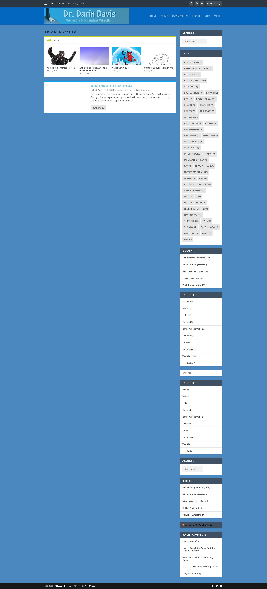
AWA (207, 68)
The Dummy (196, 573)
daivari (212, 92)
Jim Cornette (192, 123)
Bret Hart (191, 86)
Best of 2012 (196, 541)
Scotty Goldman (194, 202)
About (164, 16)
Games (185, 308)
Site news (187, 335)
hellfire (189, 105)
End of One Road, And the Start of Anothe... (93, 69)
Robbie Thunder (194, 190)
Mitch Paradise (193, 153)
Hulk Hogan (206, 111)
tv (203, 227)
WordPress (90, 586)
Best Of (196, 16)
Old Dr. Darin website (192, 278)
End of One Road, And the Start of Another (198, 549)
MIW (211, 153)
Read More (98, 107)
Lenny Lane (210, 135)
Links (207, 16)
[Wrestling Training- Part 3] (62, 56)
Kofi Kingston (193, 129)
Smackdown (192, 215)
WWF (188, 239)
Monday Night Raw (195, 160)
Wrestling (130, 90)
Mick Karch (191, 147)
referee (189, 184)
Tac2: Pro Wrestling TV (193, 285)
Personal (186, 322)
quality (189, 178)
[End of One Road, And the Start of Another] (94, 56)
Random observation (192, 328)
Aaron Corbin (193, 62)
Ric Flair (205, 184)
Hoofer (189, 111)
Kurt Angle (191, 135)
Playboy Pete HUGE (196, 172)
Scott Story (192, 196)
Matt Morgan (193, 141)
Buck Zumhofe (193, 92)
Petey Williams (204, 166)
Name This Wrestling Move (158, 67)
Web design (188, 349)
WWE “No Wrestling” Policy (198, 558)
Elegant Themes (63, 586)
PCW (187, 166)
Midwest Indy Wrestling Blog (196, 257)
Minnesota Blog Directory (194, 264)
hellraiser (206, 105)
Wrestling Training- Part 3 (72, 3)
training (190, 227)
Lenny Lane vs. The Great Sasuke (111, 85)
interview (191, 117)
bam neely (191, 74)
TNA (207, 221)
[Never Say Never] (126, 56)
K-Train (210, 123)
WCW (214, 227)
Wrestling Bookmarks (198, 525)
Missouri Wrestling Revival (195, 271)
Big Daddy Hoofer (195, 80)
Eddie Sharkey (205, 99)
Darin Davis (97, 90)
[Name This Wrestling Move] (159, 56)
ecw (188, 99)
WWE (206, 233)
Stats (189, 363)
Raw (203, 178)
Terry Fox (191, 221)
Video (217, 16)
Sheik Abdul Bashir (196, 208)
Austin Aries (192, 68)
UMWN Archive (180, 16)
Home (153, 16)
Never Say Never (120, 67)
